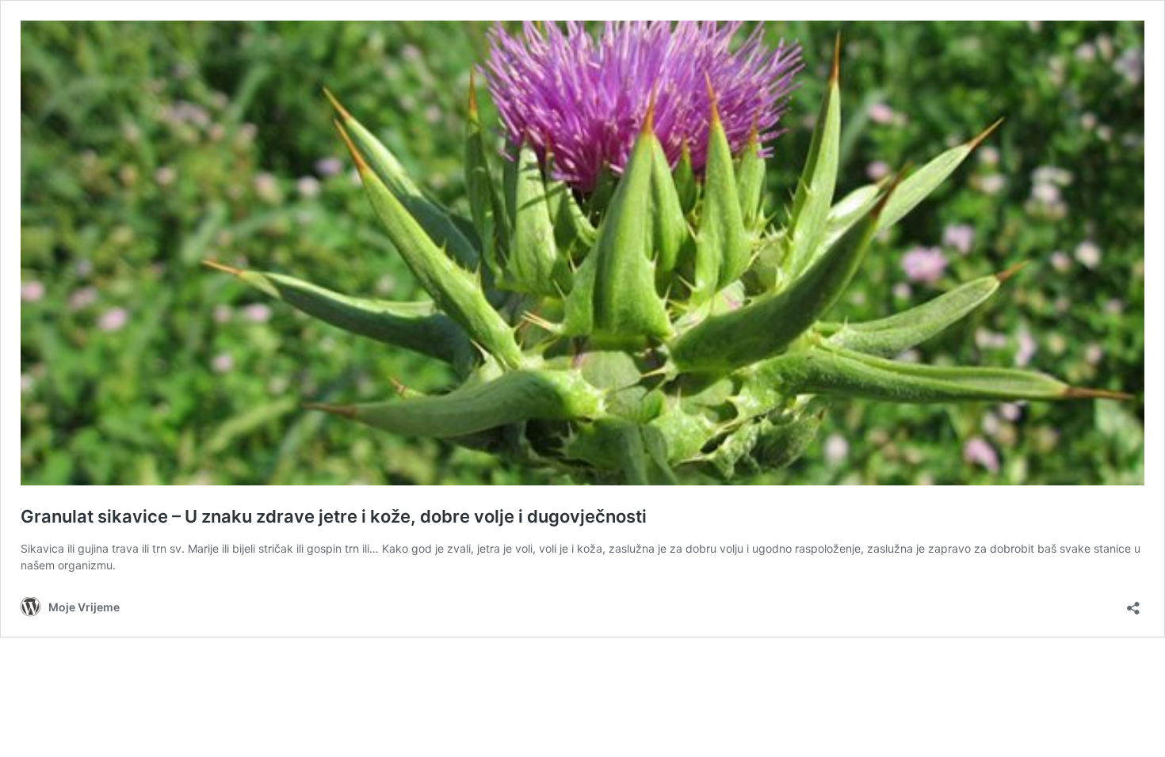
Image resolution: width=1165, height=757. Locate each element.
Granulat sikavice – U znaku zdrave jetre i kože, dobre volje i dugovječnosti (334, 516)
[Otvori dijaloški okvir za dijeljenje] (1133, 603)
